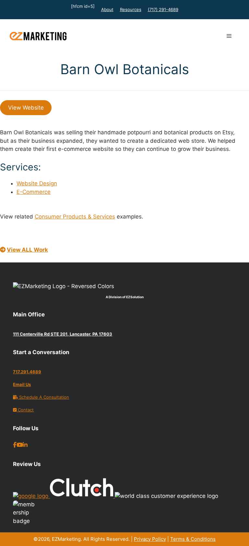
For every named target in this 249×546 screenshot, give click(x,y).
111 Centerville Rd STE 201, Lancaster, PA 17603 (62, 334)
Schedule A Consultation (43, 397)
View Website (26, 107)
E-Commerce (34, 192)
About (107, 9)
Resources (130, 9)
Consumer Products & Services (75, 216)
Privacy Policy (150, 539)
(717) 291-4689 (163, 9)
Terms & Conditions (193, 539)
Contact (25, 409)
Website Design (37, 183)
